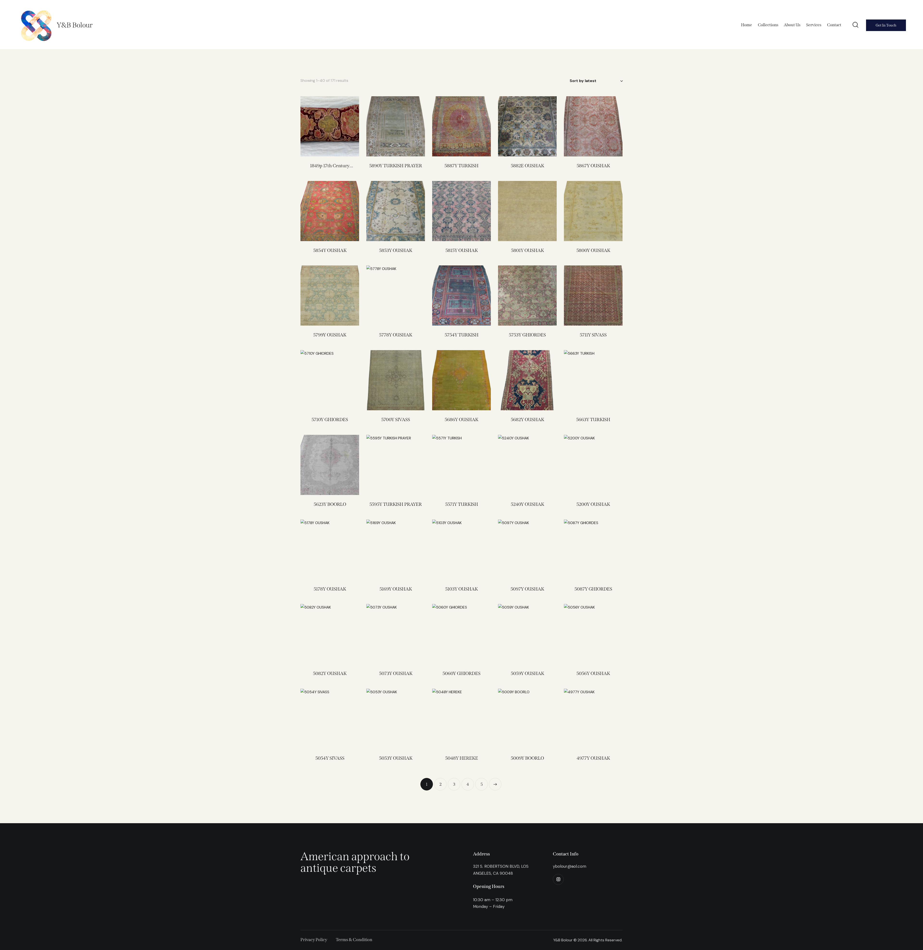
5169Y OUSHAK (396, 589)
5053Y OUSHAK (395, 758)
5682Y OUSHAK (527, 419)
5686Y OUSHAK (461, 419)
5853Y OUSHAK (395, 250)
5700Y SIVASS (395, 419)
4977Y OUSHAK (593, 758)
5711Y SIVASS (593, 335)
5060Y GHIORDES (461, 673)
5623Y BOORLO (330, 504)
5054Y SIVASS (329, 758)
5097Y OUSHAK (527, 589)
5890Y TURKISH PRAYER (395, 165)
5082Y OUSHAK (330, 673)
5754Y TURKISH (462, 335)
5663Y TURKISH (593, 419)
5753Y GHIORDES (527, 335)
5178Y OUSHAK (330, 589)
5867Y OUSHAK (593, 165)
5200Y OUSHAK (593, 504)
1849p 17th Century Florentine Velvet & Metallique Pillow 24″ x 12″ (330, 166)
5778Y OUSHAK (395, 335)
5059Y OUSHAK (527, 673)
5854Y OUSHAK (330, 250)
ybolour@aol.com (569, 866)
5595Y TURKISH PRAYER (395, 504)
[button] (389, 295)
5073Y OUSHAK (395, 673)
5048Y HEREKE (461, 758)
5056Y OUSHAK (593, 673)
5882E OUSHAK (527, 165)
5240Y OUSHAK (527, 504)
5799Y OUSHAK (329, 335)
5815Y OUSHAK (461, 250)
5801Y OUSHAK (527, 250)
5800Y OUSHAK (593, 250)
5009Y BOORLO (527, 758)
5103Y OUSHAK (461, 589)
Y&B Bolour (75, 25)
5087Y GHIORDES (593, 589)
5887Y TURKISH (461, 165)
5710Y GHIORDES (330, 419)
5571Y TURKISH (461, 504)
